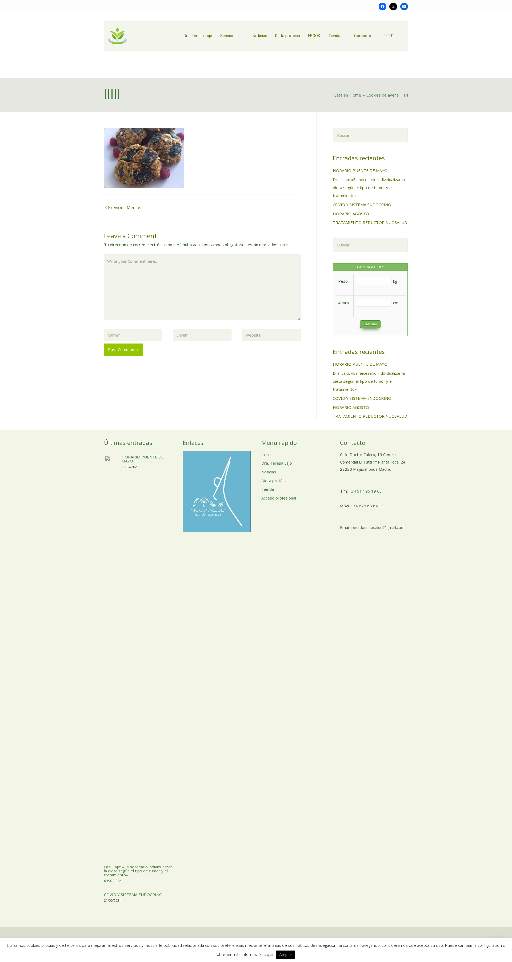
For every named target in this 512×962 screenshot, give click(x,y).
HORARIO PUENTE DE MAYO (360, 170)
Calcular (370, 324)
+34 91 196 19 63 (365, 491)
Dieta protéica (274, 480)
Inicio (266, 454)
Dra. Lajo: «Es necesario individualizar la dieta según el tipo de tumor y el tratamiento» (369, 187)
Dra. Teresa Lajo (276, 463)
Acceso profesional (278, 498)
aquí (268, 954)
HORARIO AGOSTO (351, 213)
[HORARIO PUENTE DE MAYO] (111, 655)
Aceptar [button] (285, 954)
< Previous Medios (123, 207)
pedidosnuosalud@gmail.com (378, 527)
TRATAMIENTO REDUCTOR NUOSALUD (370, 222)
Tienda (267, 489)
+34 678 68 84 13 (367, 505)
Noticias (268, 471)
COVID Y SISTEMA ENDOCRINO (362, 204)
